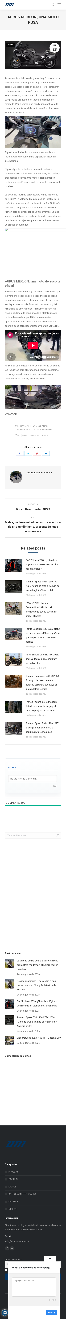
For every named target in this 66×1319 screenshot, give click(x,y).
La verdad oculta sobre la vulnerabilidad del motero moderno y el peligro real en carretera (37, 965)
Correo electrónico (13, 1259)
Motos (10, 45)
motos (24, 435)
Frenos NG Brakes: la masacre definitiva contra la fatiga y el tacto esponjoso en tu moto (42, 706)
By (41, 426)
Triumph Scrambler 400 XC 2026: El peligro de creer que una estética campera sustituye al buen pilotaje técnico (43, 682)
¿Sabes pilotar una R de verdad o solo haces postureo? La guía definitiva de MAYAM (37, 985)
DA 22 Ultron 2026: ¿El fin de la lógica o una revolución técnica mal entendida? (42, 564)
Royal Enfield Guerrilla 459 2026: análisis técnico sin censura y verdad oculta (42, 659)
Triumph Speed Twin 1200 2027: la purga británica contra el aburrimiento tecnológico (42, 727)
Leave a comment (44, 429)
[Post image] (13, 565)
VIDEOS (12, 1209)
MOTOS (12, 1186)
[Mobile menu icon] (59, 5)
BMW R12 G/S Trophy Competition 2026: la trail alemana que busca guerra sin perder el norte (41, 609)
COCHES (13, 1179)
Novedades (34, 435)
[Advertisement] (29, 894)
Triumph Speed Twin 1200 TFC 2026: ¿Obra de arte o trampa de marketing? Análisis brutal (42, 586)
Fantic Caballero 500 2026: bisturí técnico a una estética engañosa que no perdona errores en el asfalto (43, 635)
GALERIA (13, 1201)
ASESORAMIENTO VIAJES (22, 1194)
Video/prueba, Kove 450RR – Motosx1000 (39, 1037)
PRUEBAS (13, 1171)
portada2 (45, 435)
